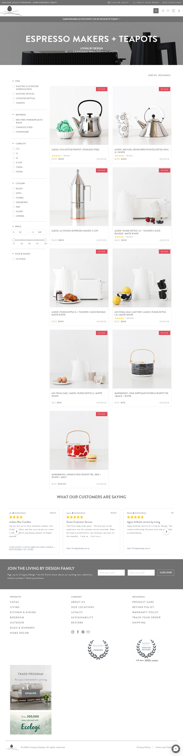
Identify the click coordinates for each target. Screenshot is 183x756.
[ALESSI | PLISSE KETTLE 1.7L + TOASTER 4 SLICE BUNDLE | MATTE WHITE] (142, 196)
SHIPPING (139, 622)
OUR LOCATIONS (82, 607)
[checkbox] (29, 88)
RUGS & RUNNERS (22, 627)
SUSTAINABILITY (82, 617)
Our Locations (172, 3)
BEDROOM (17, 617)
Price (18, 226)
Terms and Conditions (166, 747)
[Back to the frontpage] (69, 52)
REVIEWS (77, 622)
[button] (91, 19)
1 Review (66, 156)
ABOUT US (78, 602)
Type (17, 81)
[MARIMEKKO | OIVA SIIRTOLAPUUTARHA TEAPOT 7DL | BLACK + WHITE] (142, 359)
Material (20, 114)
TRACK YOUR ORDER (146, 617)
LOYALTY (77, 612)
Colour (20, 183)
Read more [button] (35, 536)
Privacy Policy (144, 747)
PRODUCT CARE (143, 602)
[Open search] (156, 10)
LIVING (15, 607)
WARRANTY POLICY (145, 612)
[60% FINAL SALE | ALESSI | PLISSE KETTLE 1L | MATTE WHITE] (79, 359)
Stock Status (22, 254)
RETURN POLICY (143, 607)
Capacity (20, 143)
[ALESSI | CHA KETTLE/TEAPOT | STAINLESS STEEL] (79, 115)
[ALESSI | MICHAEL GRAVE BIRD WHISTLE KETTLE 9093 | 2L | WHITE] (142, 115)
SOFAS (14, 602)
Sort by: (159, 75)
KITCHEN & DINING (23, 612)
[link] (31, 548)
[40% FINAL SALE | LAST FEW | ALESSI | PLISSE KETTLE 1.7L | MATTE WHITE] (142, 277)
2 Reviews (130, 318)
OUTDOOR (17, 622)
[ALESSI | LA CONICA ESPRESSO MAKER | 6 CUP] (79, 196)
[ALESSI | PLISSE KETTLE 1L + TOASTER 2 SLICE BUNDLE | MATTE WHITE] (79, 277)
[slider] (13, 239)
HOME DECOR (19, 633)
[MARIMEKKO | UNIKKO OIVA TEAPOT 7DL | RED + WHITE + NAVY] (79, 440)
